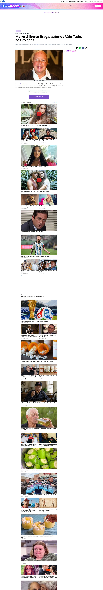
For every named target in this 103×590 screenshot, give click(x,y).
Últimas (72, 6)
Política (67, 1)
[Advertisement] (51, 22)
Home (45, 12)
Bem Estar (77, 1)
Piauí (88, 1)
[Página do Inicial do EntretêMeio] (11, 6)
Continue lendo (39, 96)
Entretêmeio (63, 1)
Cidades (70, 1)
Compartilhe (72, 47)
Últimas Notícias (99, 1)
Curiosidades (81, 1)
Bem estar (37, 6)
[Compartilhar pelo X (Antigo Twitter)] (77, 48)
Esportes (91, 1)
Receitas (85, 1)
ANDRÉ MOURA (65, 6)
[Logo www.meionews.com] (2, 1)
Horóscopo (58, 6)
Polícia (73, 1)
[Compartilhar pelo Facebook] (83, 48)
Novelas (43, 6)
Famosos (31, 6)
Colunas (95, 1)
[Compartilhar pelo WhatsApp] (80, 48)
